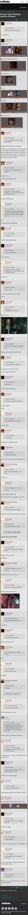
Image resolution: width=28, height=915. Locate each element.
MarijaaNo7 (7, 28)
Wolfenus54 (7, 138)
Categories (23, 7)
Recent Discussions (7, 897)
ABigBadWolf (9, 23)
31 (20, 20)
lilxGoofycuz (9, 162)
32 (22, 20)
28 (15, 20)
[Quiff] (2, 718)
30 (18, 20)
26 (11, 20)
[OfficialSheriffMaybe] (2, 464)
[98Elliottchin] (2, 869)
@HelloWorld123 (5, 775)
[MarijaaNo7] (2, 133)
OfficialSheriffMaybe (11, 464)
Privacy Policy (8, 912)
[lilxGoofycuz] (2, 163)
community (23, 903)
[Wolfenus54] (2, 204)
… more (7, 216)
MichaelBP (8, 740)
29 (17, 20)
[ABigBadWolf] (2, 23)
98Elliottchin (7, 307)
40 (25, 20)
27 (13, 20)
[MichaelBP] (2, 741)
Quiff (6, 717)
